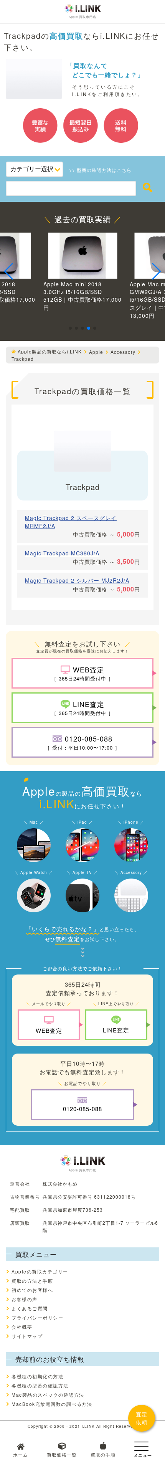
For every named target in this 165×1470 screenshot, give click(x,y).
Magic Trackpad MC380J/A (62, 553)
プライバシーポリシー (37, 1317)
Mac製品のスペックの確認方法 (48, 1394)
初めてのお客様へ (32, 1290)
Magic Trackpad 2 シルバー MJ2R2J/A (77, 580)
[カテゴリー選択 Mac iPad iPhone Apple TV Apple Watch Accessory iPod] (34, 169)
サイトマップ (27, 1336)
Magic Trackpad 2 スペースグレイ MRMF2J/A (71, 522)
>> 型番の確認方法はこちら (100, 170)
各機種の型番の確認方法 (40, 1385)
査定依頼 (141, 1418)
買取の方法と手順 (32, 1280)
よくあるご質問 (30, 1308)
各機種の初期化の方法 (37, 1376)
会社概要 (22, 1326)
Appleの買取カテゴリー (40, 1271)
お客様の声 (25, 1299)
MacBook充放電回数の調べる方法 (52, 1404)
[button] (70, 328)
